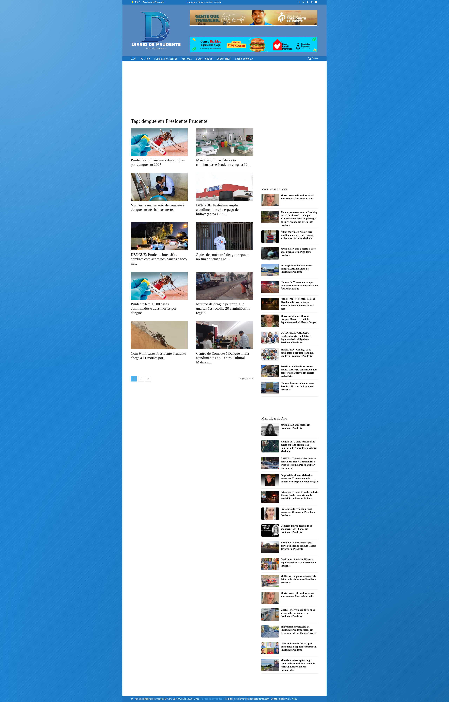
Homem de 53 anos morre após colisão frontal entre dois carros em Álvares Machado (299, 285)
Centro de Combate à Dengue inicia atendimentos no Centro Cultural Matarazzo (222, 357)
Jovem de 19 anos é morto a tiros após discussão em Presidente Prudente (298, 251)
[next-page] (148, 378)
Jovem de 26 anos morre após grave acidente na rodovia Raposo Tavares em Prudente (298, 545)
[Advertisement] (224, 93)
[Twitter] (312, 2)
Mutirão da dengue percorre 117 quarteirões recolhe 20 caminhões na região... (223, 308)
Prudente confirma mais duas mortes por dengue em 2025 (158, 162)
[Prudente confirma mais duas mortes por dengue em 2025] (159, 142)
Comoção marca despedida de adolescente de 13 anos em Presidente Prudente (296, 528)
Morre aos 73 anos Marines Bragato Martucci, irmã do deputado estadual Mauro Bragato (299, 319)
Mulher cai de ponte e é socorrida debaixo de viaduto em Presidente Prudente (298, 579)
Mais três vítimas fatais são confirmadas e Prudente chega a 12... (223, 162)
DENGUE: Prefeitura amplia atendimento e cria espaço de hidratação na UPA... (217, 209)
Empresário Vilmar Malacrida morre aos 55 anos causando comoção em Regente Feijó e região (299, 478)
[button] (312, 58)
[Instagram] (303, 2)
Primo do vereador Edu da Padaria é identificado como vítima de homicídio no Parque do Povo (299, 495)
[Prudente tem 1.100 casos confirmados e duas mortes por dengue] (159, 286)
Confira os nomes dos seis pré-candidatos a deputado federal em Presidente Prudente (299, 646)
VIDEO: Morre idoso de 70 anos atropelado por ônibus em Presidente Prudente (298, 613)
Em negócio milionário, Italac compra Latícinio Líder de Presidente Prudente (296, 268)
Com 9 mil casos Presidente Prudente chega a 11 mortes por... (158, 355)
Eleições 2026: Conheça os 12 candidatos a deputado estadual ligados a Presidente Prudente (297, 352)
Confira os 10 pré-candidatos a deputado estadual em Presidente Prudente (298, 562)
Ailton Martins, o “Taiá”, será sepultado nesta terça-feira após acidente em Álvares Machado (297, 235)
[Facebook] (299, 2)
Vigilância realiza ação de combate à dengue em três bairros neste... (157, 207)
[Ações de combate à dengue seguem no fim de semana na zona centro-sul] (224, 236)
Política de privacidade (212, 698)
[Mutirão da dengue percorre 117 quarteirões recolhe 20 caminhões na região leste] (224, 286)
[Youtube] (316, 2)
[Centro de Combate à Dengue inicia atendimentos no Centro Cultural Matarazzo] (224, 335)
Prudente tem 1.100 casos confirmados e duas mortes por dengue (153, 308)
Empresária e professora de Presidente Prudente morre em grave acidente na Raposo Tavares (298, 629)
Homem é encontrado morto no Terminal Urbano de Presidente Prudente (297, 386)
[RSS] (308, 2)
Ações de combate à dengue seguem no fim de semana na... (222, 257)
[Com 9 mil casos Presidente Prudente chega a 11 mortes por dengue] (159, 335)
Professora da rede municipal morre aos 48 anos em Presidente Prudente (298, 512)
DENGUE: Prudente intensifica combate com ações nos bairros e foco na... (159, 259)
